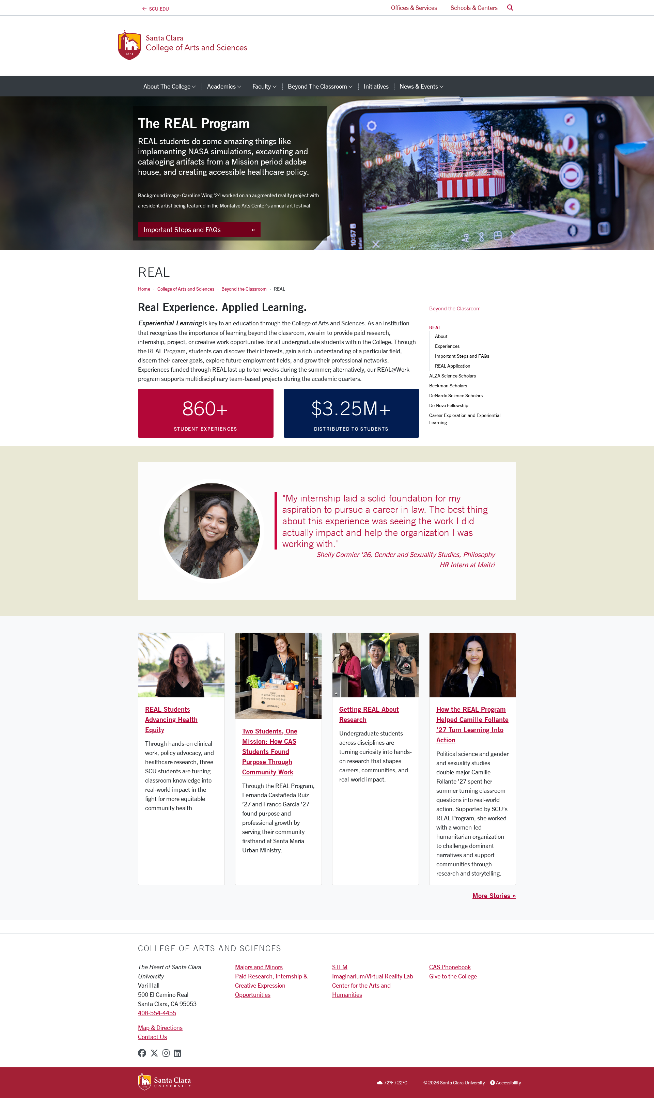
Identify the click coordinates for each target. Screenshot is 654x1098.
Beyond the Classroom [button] (323, 86)
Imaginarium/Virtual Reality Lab (372, 976)
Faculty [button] (267, 86)
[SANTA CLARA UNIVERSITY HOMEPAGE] (164, 1082)
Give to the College (453, 976)
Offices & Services (414, 7)
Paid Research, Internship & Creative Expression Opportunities (271, 985)
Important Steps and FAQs (182, 229)
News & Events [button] (424, 86)
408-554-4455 (157, 1012)
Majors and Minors (259, 966)
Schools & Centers (474, 7)
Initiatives (376, 86)
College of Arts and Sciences (185, 289)
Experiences (447, 346)
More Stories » (494, 895)
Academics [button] (227, 86)
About (441, 336)
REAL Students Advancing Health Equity (171, 719)
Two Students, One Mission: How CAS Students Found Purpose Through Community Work (269, 751)
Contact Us (152, 1036)
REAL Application (452, 366)
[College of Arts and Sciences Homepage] (193, 56)
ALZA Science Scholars (452, 375)
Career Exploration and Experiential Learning (465, 418)
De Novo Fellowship (448, 405)
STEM (339, 966)
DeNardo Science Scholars (456, 395)
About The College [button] (172, 86)
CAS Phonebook (450, 966)
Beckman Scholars (448, 385)
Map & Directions (160, 1027)
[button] (510, 7)
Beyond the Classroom (244, 289)
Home (144, 289)
